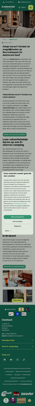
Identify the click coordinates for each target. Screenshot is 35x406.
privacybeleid (17, 203)
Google (24, 203)
